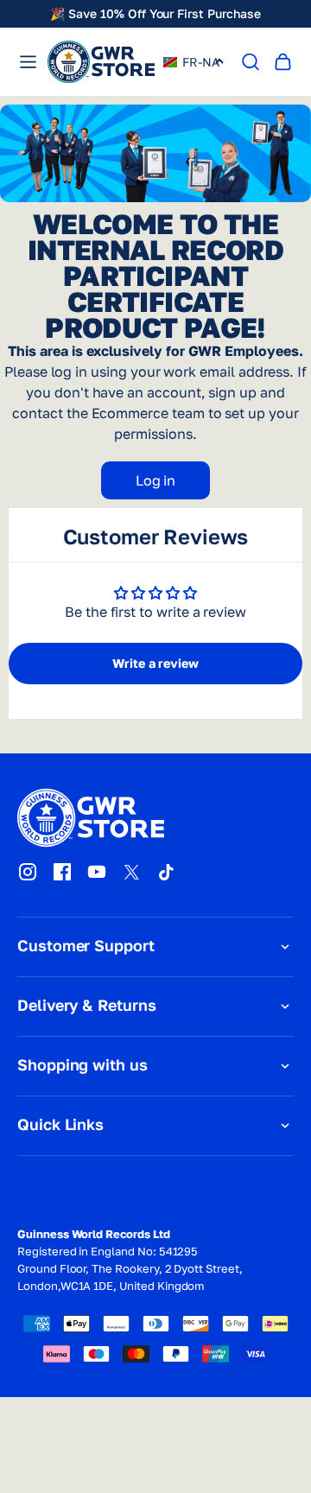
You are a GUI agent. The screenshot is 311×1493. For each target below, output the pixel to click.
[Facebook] (62, 871)
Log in (156, 480)
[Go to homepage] (101, 62)
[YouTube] (96, 871)
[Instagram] (27, 871)
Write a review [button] (155, 663)
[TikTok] (166, 871)
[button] (192, 62)
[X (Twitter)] (131, 871)
